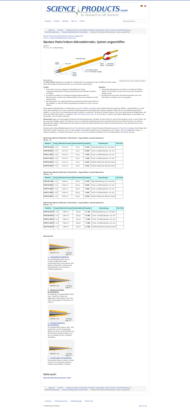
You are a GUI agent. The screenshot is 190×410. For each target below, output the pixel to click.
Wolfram (86, 108)
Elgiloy (94, 108)
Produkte (56, 21)
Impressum (48, 401)
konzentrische (84, 132)
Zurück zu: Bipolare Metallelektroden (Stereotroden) (59, 38)
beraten (126, 132)
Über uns (74, 21)
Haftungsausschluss (61, 401)
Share (47, 46)
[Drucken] (44, 46)
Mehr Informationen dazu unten (84, 114)
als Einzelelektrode (79, 128)
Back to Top (143, 406)
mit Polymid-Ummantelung (125, 128)
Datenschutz (89, 401)
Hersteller (65, 21)
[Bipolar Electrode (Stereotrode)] (83, 63)
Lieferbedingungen (76, 401)
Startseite (48, 21)
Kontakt (82, 21)
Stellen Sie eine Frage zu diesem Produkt (132, 81)
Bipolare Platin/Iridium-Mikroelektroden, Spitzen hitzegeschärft (63, 36)
